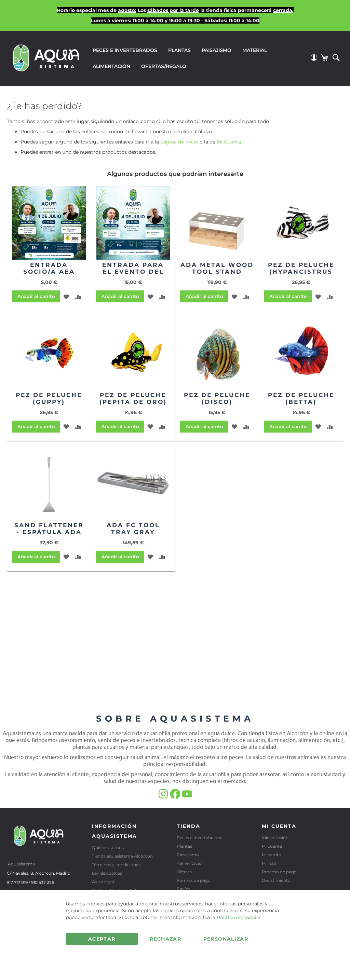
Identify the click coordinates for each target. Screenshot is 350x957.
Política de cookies (239, 917)
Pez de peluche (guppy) (49, 398)
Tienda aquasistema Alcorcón (122, 856)
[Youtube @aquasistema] (187, 797)
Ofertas (184, 871)
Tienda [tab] (188, 826)
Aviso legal (103, 881)
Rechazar (165, 939)
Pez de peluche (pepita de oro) (133, 398)
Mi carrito (271, 854)
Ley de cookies (107, 873)
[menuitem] (125, 50)
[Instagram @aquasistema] (164, 797)
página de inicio (179, 142)
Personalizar (225, 939)
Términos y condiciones (116, 864)
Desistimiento (276, 880)
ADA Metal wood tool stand (217, 268)
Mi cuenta (272, 846)
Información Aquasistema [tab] (114, 831)
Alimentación (190, 863)
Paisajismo (188, 854)
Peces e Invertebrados (199, 837)
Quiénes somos (108, 847)
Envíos (183, 888)
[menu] (198, 58)
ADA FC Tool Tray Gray (133, 528)
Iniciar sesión (275, 837)
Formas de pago (194, 880)
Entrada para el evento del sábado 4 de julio (133, 275)
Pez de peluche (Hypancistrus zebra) (301, 271)
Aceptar (101, 939)
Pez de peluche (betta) (301, 398)
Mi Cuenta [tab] (279, 826)
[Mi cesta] (324, 57)
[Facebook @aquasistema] (176, 797)
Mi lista (269, 863)
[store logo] (46, 57)
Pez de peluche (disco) (217, 398)
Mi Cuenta (229, 142)
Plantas (184, 846)
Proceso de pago (279, 871)
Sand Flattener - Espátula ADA (49, 528)
